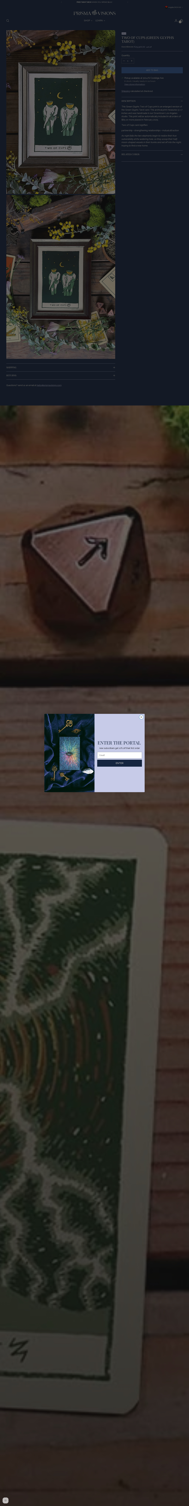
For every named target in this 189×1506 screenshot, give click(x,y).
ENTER (119, 763)
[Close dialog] (141, 717)
